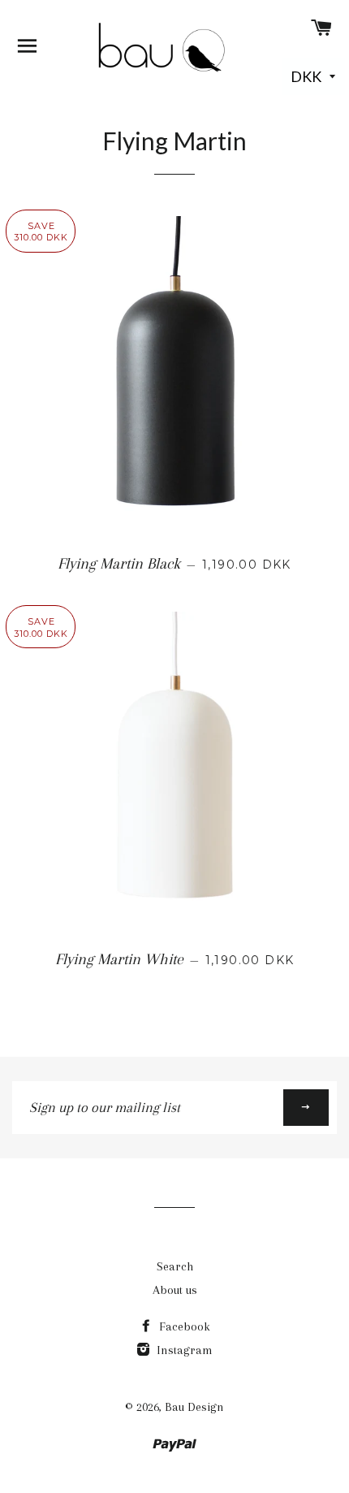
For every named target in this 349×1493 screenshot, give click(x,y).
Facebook (183, 1326)
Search (175, 1266)
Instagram (183, 1350)
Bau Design (194, 1407)
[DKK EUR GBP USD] (313, 78)
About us (175, 1290)
